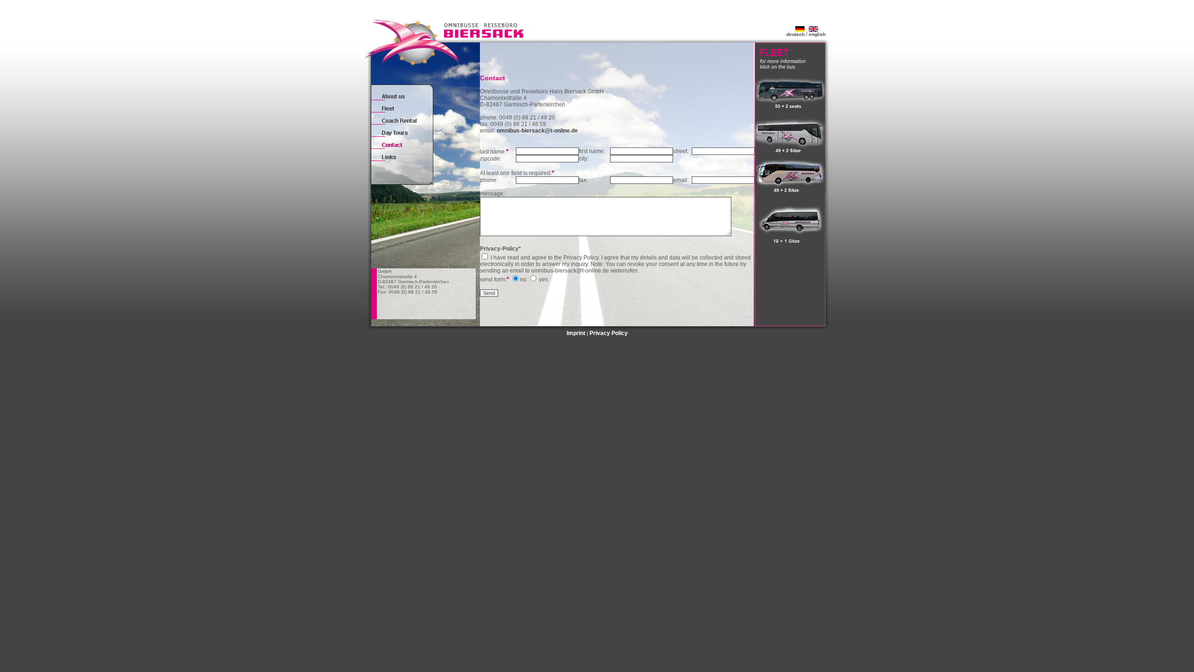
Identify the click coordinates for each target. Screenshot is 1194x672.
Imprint (576, 333)
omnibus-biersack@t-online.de (537, 130)
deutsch (795, 34)
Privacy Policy (609, 333)
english (817, 34)
